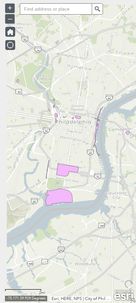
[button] (97, 9)
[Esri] (123, 295)
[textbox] (56, 9)
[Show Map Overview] (133, 300)
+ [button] (10, 7)
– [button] (10, 18)
